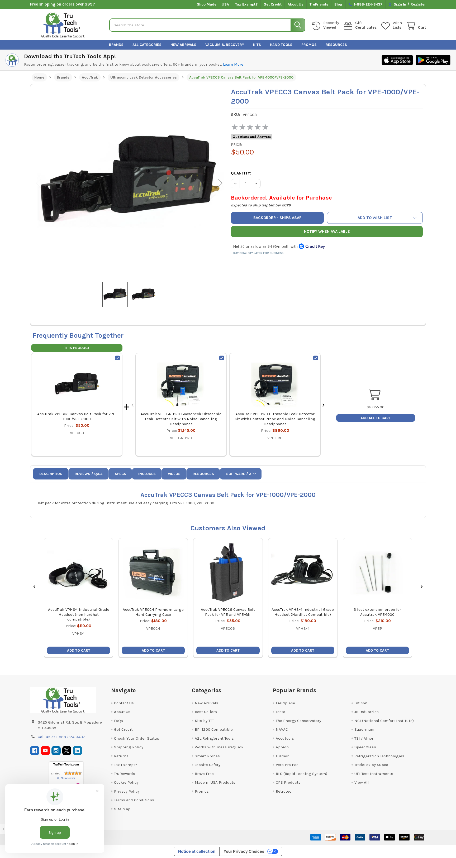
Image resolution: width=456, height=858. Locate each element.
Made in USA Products (215, 782)
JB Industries (366, 711)
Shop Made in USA (213, 4)
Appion (282, 747)
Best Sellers (206, 711)
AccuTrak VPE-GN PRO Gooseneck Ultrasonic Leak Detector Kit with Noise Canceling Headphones (181, 418)
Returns (121, 756)
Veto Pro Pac (287, 764)
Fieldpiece (285, 703)
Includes (147, 474)
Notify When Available (327, 231)
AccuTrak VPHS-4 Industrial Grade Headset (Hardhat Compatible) (303, 612)
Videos (174, 474)
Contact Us (124, 703)
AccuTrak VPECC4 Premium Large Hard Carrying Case (153, 612)
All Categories (147, 44)
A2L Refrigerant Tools (214, 738)
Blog (338, 4)
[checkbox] (117, 358)
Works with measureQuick (219, 747)
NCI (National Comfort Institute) (384, 720)
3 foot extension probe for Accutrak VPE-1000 (377, 612)
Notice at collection (196, 851)
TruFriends (319, 4)
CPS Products (288, 782)
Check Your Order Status (136, 738)
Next (220, 183)
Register (418, 4)
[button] (375, 218)
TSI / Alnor (363, 738)
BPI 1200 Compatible (214, 729)
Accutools (285, 738)
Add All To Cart (375, 418)
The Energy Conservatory (298, 720)
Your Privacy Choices (244, 851)
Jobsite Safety (207, 764)
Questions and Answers (251, 136)
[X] (67, 750)
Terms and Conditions (134, 800)
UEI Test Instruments (373, 773)
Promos (309, 44)
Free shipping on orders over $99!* (63, 4)
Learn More (233, 64)
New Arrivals (183, 44)
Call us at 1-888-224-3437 (61, 736)
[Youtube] (45, 750)
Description (51, 474)
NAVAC (282, 729)
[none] (129, 183)
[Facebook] (34, 750)
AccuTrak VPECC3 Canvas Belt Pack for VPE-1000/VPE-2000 (77, 416)
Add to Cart (78, 650)
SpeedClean (365, 747)
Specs (120, 474)
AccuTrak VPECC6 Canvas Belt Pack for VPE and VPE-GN (228, 612)
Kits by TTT (204, 720)
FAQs (118, 720)
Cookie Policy (126, 782)
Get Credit (273, 4)
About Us (295, 4)
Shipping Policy (128, 747)
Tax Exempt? (246, 4)
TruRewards (124, 773)
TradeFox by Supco (371, 764)
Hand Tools (281, 44)
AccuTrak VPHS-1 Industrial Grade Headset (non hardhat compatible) (78, 614)
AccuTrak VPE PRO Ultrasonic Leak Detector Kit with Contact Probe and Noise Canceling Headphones (275, 418)
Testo (280, 711)
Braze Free (204, 773)
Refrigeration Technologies (379, 756)
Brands (116, 44)
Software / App (241, 474)
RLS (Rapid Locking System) (301, 773)
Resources (336, 44)
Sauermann (365, 729)
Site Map (122, 809)
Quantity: (241, 173)
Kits (257, 44)
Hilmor (282, 756)
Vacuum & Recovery (224, 44)
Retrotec (283, 791)
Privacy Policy (127, 791)
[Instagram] (56, 750)
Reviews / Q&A (89, 474)
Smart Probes (207, 756)
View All (361, 782)
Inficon (360, 703)
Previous (38, 183)
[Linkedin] (77, 750)
